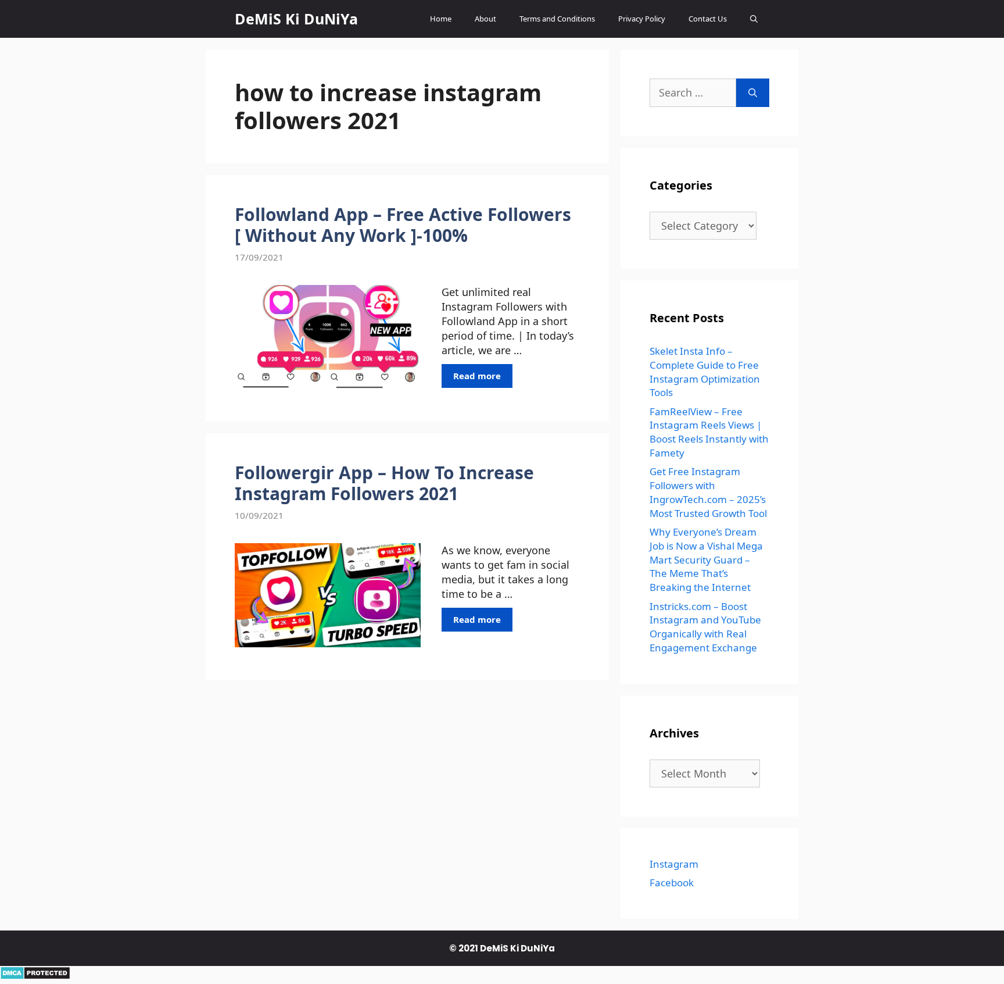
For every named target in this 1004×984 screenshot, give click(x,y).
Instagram (674, 864)
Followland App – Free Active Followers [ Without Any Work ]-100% (403, 224)
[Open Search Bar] (753, 19)
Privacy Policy (641, 18)
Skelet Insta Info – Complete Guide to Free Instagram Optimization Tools (705, 371)
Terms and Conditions (557, 18)
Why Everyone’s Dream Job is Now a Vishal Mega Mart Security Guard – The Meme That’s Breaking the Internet (706, 559)
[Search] (752, 93)
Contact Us (708, 18)
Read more (477, 376)
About (485, 18)
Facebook (672, 882)
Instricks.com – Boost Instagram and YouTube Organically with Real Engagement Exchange (705, 627)
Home (440, 18)
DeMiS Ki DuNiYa (296, 18)
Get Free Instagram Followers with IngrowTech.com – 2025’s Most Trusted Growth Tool (708, 492)
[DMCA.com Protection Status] (35, 976)
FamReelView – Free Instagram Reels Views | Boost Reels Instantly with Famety (709, 432)
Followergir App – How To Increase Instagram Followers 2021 (384, 483)
